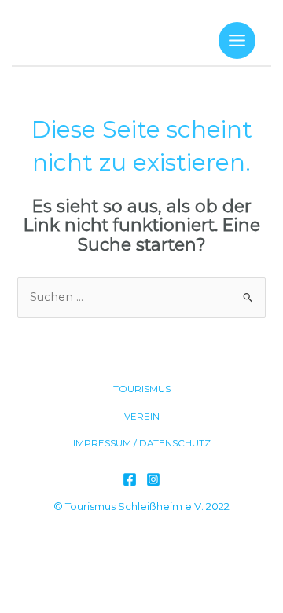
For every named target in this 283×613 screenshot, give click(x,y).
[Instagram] (153, 479)
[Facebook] (130, 479)
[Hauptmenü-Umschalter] (237, 40)
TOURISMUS (142, 389)
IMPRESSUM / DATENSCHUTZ (142, 443)
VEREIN (142, 416)
